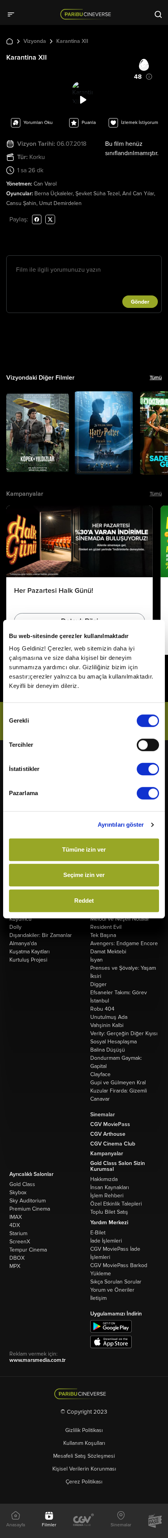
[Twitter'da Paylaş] (50, 219)
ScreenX (19, 1241)
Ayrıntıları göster (121, 824)
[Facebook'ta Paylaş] (36, 219)
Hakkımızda (104, 1179)
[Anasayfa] (84, 1394)
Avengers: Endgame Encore (124, 943)
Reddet (84, 900)
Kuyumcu (20, 919)
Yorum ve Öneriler (112, 1290)
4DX (14, 1225)
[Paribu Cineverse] (87, 14)
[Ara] (158, 14)
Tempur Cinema (28, 1249)
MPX (14, 1266)
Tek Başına (103, 935)
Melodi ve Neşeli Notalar (119, 919)
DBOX (17, 1258)
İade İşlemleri (106, 1240)
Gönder (140, 302)
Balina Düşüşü (107, 1050)
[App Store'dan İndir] (111, 1341)
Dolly (15, 927)
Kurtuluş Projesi (28, 959)
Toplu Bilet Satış (109, 1212)
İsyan (96, 959)
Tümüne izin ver (84, 849)
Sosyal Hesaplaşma (113, 1041)
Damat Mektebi (108, 951)
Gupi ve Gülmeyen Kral (118, 1082)
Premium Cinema (29, 1209)
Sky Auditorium (27, 1200)
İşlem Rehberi (106, 1195)
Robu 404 (102, 1009)
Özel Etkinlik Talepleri (116, 1203)
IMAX (15, 1217)
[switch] (148, 745)
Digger (98, 984)
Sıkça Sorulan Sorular (115, 1281)
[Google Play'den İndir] (111, 1325)
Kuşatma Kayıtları (29, 951)
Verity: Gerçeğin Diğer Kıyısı (123, 1033)
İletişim (98, 1298)
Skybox (18, 1192)
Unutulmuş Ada (108, 1017)
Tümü (156, 378)
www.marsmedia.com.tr (37, 1360)
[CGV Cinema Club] (83, 1521)
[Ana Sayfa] (9, 41)
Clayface (100, 1074)
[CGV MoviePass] (155, 1521)
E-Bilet (97, 1232)
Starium (18, 1233)
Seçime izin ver (84, 875)
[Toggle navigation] (13, 14)
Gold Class (22, 1184)
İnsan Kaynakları (109, 1187)
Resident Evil (106, 927)
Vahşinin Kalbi (106, 1025)
